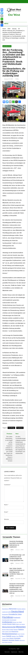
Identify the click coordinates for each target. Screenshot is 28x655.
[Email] (1, 15)
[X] (1, 22)
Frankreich (20, 427)
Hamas (14, 622)
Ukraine (11, 638)
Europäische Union (15, 614)
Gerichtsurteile (5, 620)
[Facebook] (1, 9)
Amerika (19, 608)
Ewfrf (18, 648)
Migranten (21, 627)
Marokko (23, 624)
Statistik (8, 636)
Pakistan (15, 629)
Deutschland (17, 611)
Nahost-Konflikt (9, 629)
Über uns (21, 652)
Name (6, 504)
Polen (3, 631)
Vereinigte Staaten (14, 640)
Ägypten (6, 642)
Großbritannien (7, 622)
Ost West (14, 15)
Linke (20, 624)
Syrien (21, 636)
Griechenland (13, 620)
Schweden (22, 633)
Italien (14, 624)
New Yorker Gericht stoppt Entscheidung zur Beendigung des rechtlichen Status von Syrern (16, 572)
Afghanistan (13, 609)
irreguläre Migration (7, 624)
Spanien (4, 636)
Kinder (17, 624)
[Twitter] (1, 12)
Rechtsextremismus (9, 634)
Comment (7, 484)
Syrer (17, 636)
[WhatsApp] (1, 19)
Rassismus (15, 631)
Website (6, 519)
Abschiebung (5, 608)
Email (6, 512)
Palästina (21, 629)
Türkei (7, 638)
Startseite (7, 652)
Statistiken (14, 636)
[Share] (1, 25)
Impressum (14, 652)
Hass (18, 622)
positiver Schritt (8, 631)
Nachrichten (7, 46)
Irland (20, 622)
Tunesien (4, 638)
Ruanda (18, 633)
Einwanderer (5, 614)
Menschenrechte (9, 627)
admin (12, 549)
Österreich (10, 642)
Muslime (4, 629)
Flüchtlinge (11, 427)
